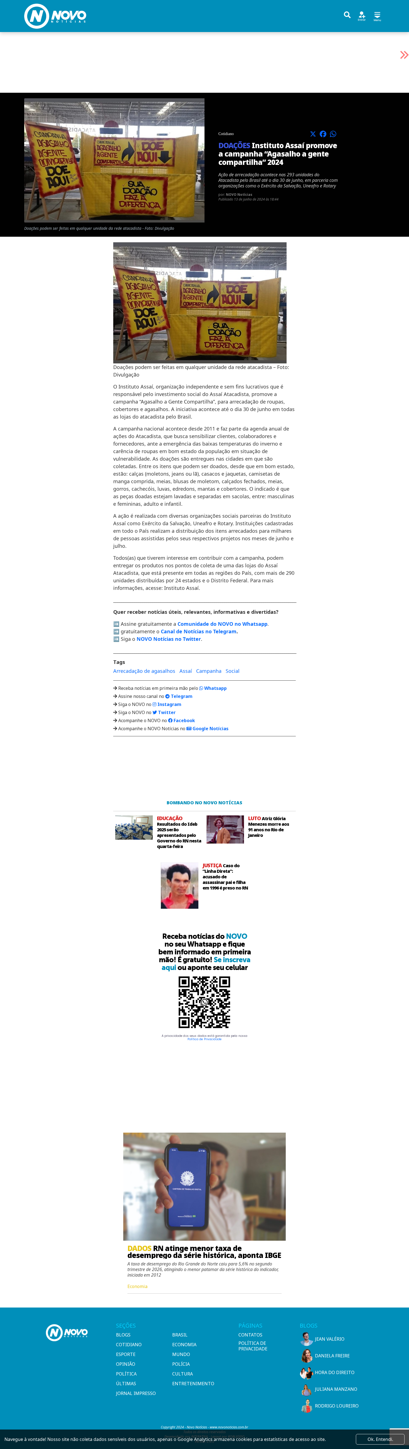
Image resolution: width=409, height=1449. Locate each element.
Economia (184, 1344)
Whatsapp (215, 688)
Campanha (208, 671)
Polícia (181, 1364)
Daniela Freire (332, 1356)
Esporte (125, 1354)
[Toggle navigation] (377, 15)
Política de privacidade (252, 1346)
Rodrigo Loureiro (337, 1406)
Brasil (180, 1335)
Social (233, 671)
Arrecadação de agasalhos (144, 671)
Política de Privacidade (204, 1039)
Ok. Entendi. (380, 1439)
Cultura (182, 1374)
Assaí (185, 671)
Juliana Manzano (336, 1389)
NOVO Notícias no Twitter (169, 639)
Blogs (123, 1335)
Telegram (181, 696)
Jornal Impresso (136, 1393)
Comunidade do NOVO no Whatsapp (222, 623)
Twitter (166, 712)
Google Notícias (209, 728)
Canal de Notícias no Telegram (198, 631)
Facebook (184, 720)
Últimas (126, 1383)
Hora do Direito (334, 1372)
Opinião (125, 1364)
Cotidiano (129, 1344)
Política (126, 1374)
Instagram (168, 704)
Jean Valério (329, 1339)
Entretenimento (193, 1383)
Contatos (250, 1335)
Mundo (181, 1354)
